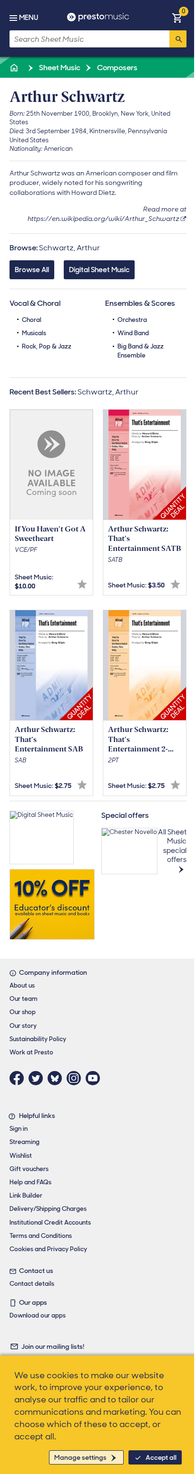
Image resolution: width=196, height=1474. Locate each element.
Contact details (32, 1284)
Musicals (34, 333)
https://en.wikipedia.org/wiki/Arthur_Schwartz (103, 218)
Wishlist (21, 1156)
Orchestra (132, 320)
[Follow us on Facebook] (19, 1078)
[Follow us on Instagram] (76, 1078)
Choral (31, 320)
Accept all (161, 1457)
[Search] (177, 38)
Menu (28, 17)
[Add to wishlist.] (82, 584)
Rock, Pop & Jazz (46, 346)
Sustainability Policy (38, 1039)
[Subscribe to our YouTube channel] (95, 1078)
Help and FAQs (30, 1182)
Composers (116, 68)
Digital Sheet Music (99, 270)
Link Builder (26, 1195)
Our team (24, 999)
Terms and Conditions (41, 1236)
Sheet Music (59, 68)
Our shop (23, 1012)
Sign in (19, 1129)
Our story (23, 1026)
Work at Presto (31, 1052)
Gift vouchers (29, 1169)
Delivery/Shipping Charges (48, 1209)
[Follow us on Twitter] (38, 1078)
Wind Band (133, 333)
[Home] (14, 68)
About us (22, 985)
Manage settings (80, 1457)
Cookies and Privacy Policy (48, 1249)
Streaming (24, 1142)
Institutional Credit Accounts (50, 1222)
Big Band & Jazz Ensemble (141, 350)
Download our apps (38, 1315)
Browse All (32, 270)
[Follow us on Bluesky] (57, 1078)
